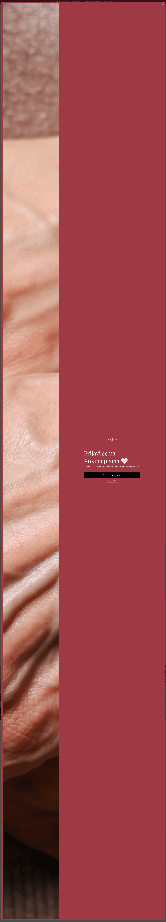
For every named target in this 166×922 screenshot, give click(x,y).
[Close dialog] (163, 4)
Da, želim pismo (112, 475)
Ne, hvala (112, 481)
